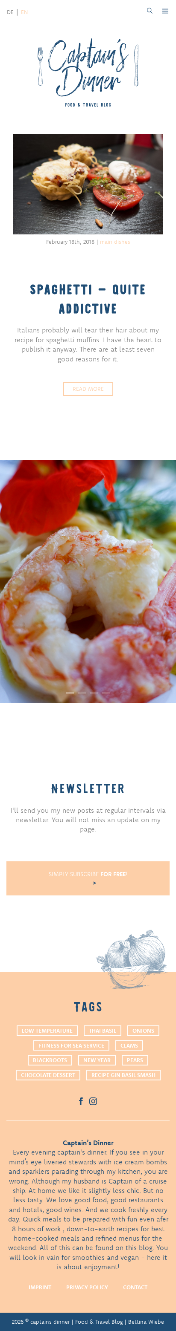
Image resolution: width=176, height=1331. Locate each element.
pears (135, 1060)
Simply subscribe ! (88, 874)
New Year (97, 1060)
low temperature (47, 1030)
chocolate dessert (48, 1074)
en (24, 12)
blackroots (50, 1060)
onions (143, 1030)
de (10, 12)
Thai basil (102, 1030)
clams (129, 1045)
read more (88, 388)
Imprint (40, 1287)
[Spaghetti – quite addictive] (88, 185)
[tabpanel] (88, 581)
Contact (135, 1287)
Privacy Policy (87, 1287)
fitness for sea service (71, 1045)
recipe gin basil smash (123, 1074)
